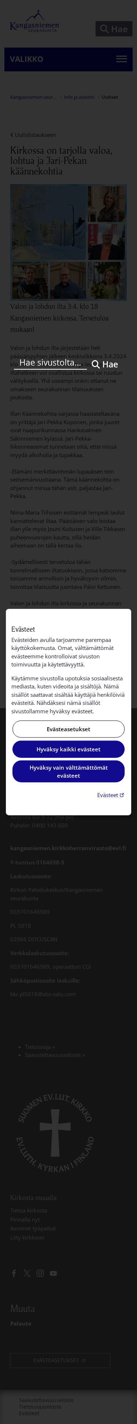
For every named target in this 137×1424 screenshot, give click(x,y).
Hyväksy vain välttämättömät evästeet (69, 771)
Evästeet (111, 794)
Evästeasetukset (68, 729)
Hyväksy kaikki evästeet (68, 749)
